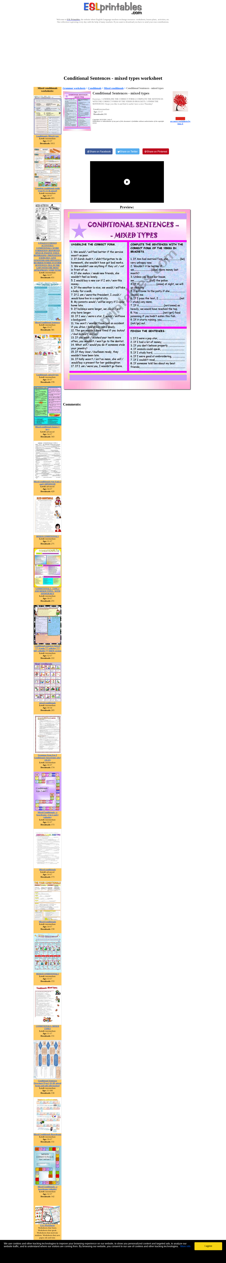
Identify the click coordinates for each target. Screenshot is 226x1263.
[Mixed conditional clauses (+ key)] (47, 425)
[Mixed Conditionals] (47, 919)
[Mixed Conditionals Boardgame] (47, 1132)
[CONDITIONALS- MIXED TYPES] (47, 1024)
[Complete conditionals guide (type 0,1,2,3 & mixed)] (47, 186)
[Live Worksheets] (47, 1223)
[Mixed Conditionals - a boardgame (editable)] (47, 1184)
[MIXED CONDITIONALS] (47, 534)
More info (185, 1246)
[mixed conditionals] (47, 701)
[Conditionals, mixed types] (47, 372)
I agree (208, 1246)
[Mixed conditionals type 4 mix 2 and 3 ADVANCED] (47, 479)
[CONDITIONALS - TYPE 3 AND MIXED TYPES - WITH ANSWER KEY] (47, 586)
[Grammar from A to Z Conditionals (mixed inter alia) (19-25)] (47, 753)
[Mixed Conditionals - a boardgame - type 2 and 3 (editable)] (47, 810)
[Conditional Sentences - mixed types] (127, 299)
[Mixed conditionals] (47, 867)
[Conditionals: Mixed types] (47, 134)
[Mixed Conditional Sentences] (47, 320)
